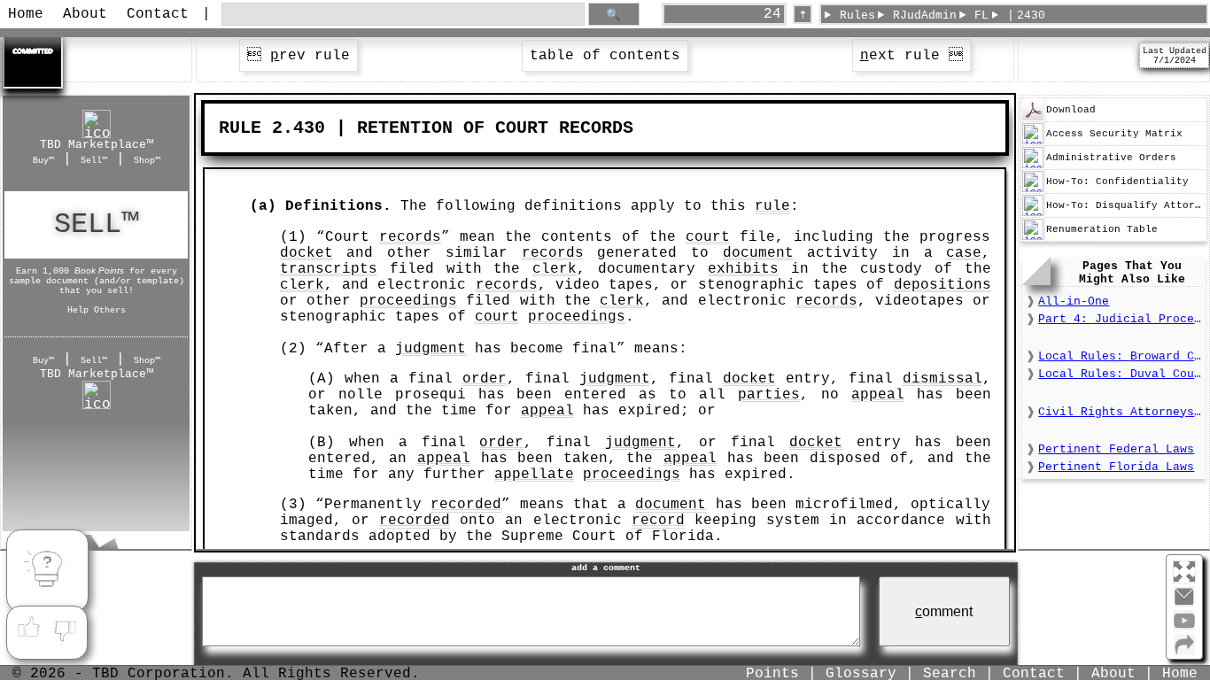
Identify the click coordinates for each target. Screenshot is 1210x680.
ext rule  (911, 56)
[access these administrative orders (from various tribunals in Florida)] (1032, 165)
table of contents (605, 56)
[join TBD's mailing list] (1184, 652)
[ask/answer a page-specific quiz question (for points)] (47, 571)
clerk (554, 269)
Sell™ (94, 160)
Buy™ (43, 160)
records (410, 237)
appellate (534, 475)
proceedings (408, 301)
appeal (877, 395)
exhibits (743, 269)
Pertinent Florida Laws (1116, 467)
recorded (465, 505)
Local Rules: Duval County (1119, 374)
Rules (857, 15)
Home (25, 14)
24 (772, 14)
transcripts (328, 269)
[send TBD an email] (1184, 604)
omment (944, 611)
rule (772, 206)
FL (981, 15)
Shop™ (147, 160)
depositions (942, 285)
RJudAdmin (925, 15)
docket (306, 253)
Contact (158, 14)
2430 (1031, 15)
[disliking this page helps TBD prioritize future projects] (65, 628)
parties (769, 395)
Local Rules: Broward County (1119, 356)
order (484, 379)
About (85, 14)
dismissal (942, 379)
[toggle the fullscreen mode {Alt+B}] (1184, 571)
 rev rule (298, 56)
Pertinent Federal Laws (1116, 449)
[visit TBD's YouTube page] (1184, 628)
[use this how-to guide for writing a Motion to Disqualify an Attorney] (1032, 213)
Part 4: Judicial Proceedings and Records (1119, 319)
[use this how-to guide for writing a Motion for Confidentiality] (1032, 189)
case (963, 253)
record (658, 521)
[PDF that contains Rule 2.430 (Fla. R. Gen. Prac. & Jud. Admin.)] (1032, 117)
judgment (430, 349)
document (758, 253)
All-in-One (1073, 301)
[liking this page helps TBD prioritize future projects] (28, 628)
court (708, 237)
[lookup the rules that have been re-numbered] (1032, 237)
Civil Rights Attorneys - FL (1119, 412)
